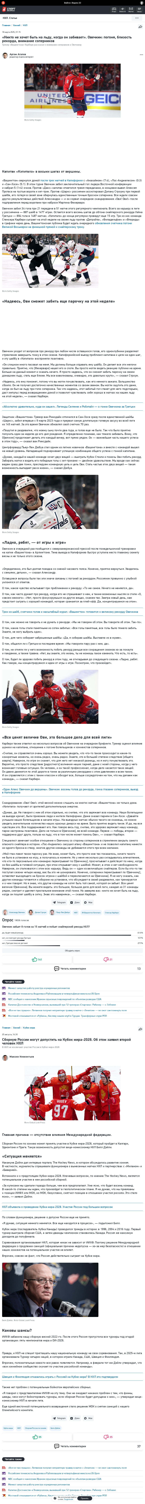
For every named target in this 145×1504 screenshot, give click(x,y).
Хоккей (17, 25)
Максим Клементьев (22, 1056)
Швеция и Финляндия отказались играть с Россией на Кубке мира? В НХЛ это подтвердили (60, 1376)
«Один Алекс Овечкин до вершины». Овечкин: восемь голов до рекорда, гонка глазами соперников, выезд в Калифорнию (70, 791)
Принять (85, 1498)
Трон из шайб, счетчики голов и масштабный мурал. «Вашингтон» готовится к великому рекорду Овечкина (70, 611)
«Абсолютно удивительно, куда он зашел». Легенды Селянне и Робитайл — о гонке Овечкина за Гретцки (68, 406)
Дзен (77, 902)
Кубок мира (29, 1027)
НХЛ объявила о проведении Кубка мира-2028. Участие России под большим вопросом (57, 1206)
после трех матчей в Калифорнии (61, 180)
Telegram (61, 902)
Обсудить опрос (72, 950)
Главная (6, 25)
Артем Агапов (18, 54)
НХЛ (25, 25)
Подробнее (68, 1499)
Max (90, 902)
